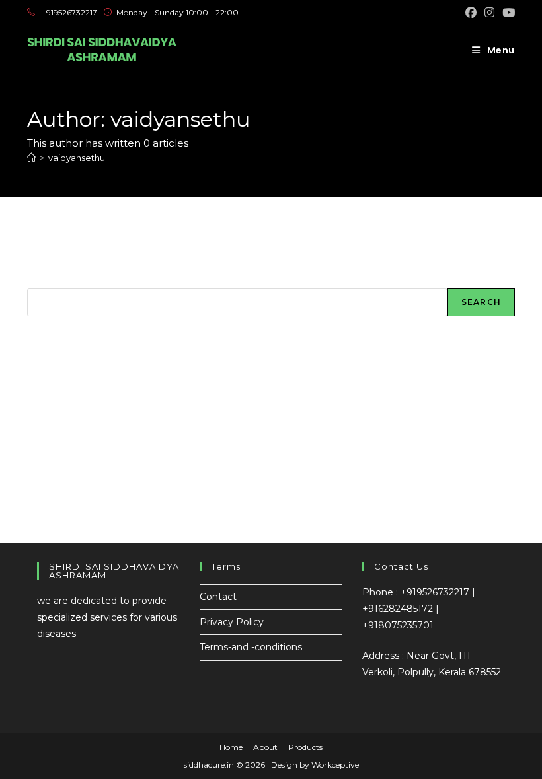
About (265, 747)
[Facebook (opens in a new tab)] (471, 12)
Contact (218, 597)
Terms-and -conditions (251, 647)
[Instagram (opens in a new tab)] (489, 12)
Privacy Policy (232, 622)
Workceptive (335, 765)
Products (305, 747)
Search (43, 280)
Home (231, 747)
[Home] (31, 157)
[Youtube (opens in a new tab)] (506, 12)
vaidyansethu (76, 157)
